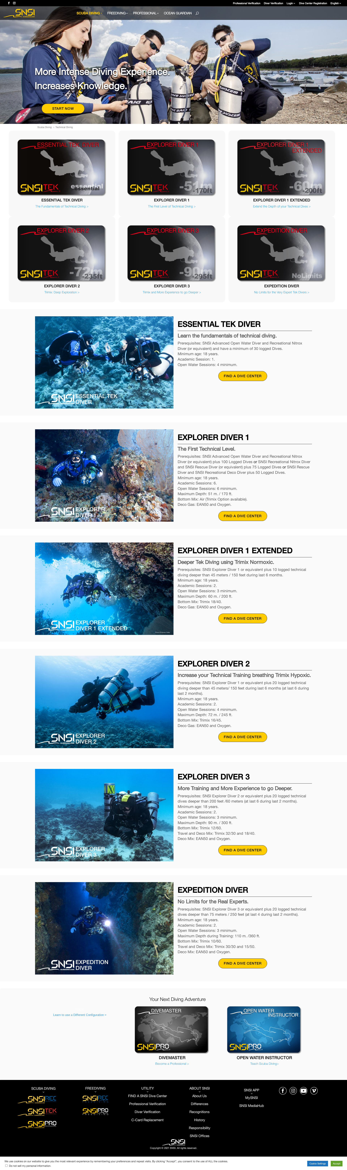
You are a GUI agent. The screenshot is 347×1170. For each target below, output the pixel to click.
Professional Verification (246, 3)
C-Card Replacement (147, 1120)
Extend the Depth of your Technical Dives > (281, 206)
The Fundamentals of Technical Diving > (61, 206)
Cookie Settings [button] (317, 1163)
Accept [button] (336, 1163)
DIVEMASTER (172, 1057)
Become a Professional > (172, 1063)
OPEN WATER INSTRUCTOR (264, 1057)
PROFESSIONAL (145, 13)
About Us (199, 1096)
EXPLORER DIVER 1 (172, 200)
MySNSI (251, 1098)
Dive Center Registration (313, 3)
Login (290, 3)
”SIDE (80, 1009)
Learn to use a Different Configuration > (79, 1015)
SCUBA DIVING (88, 13)
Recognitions (199, 1112)
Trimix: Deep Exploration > (61, 292)
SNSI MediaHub (251, 1106)
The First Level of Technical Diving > (172, 206)
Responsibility (199, 1128)
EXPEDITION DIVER (281, 286)
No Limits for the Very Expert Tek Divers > (281, 292)
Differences (199, 1104)
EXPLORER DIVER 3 (172, 286)
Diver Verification (273, 3)
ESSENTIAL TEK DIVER (62, 200)
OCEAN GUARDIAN (178, 13)
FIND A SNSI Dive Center (147, 1096)
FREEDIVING (116, 13)
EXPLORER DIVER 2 (62, 286)
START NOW (63, 108)
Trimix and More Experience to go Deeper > (172, 292)
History (199, 1120)
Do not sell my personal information (29, 1165)
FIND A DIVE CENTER (243, 376)
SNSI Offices (199, 1136)
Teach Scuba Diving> (264, 1063)
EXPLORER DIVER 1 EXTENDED (281, 200)
